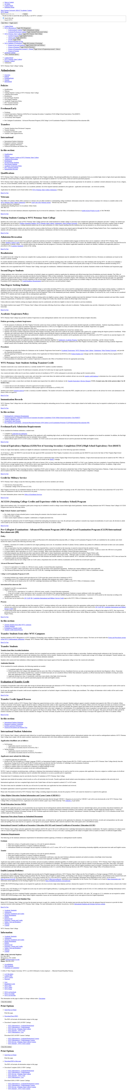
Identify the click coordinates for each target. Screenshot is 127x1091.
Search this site (9, 18)
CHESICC (68, 800)
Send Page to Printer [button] (10, 1010)
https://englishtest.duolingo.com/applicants (58, 881)
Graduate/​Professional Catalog (17, 32)
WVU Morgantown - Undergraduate (19, 1027)
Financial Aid (8, 918)
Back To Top (4, 193)
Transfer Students (9, 626)
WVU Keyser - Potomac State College (19, 1029)
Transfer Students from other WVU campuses (17, 624)
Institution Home (9, 7)
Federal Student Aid (77, 354)
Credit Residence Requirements (31, 281)
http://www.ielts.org (55, 879)
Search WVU (9, 20)
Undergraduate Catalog (15, 30)
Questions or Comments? (11, 968)
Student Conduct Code (12, 242)
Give (5, 982)
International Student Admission (13, 722)
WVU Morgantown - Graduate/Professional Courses (23, 1038)
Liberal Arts (11, 37)
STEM (10, 39)
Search (3, 14)
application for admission (19, 433)
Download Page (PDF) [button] (11, 1016)
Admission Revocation (11, 159)
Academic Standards (17, 246)
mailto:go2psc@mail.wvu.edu (90, 210)
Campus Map (8, 975)
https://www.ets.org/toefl (8, 879)
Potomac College (9, 61)
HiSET (52, 459)
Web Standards (8, 966)
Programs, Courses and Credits (13, 920)
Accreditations (8, 964)
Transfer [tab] (6, 80)
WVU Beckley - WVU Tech (16, 1030)
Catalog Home (8, 5)
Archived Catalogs (9, 52)
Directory (7, 979)
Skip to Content (9, 2)
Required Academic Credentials (13, 724)
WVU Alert (7, 985)
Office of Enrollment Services (33, 494)
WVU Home (4, 12)
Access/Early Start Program (12, 421)
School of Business (13, 47)
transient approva (19, 390)
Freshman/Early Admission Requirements (16, 416)
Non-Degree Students (10, 164)
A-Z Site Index (8, 974)
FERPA (6, 917)
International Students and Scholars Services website (89, 904)
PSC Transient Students (11, 167)
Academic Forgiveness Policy (13, 166)
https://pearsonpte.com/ (114, 879)
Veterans (6, 156)
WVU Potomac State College (13, 34)
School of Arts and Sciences (16, 45)
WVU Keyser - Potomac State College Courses (22, 1042)
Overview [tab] (7, 75)
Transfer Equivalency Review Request (79, 381)
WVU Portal (8, 989)
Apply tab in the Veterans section (41, 202)
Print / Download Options (12, 54)
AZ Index (7, 4)
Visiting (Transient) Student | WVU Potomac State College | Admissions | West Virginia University (48, 223)
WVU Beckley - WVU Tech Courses (19, 1043)
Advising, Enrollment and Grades (14, 913)
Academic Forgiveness (68, 350)
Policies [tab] (6, 76)
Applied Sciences (13, 36)
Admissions (7, 912)
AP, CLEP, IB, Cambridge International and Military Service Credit (44, 598)
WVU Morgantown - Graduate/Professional (21, 1025)
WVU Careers (8, 977)
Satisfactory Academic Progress (68, 340)
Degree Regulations (10, 915)
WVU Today (8, 987)
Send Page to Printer (10, 1055)
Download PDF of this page (12, 1061)
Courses (6, 925)
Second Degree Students (11, 162)
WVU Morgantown (10, 28)
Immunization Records (11, 169)
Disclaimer (42, 998)
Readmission (8, 161)
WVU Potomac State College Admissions (44, 190)
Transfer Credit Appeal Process (13, 629)
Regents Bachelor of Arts (15, 41)
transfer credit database (91, 376)
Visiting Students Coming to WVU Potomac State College (21, 157)
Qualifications (8, 154)
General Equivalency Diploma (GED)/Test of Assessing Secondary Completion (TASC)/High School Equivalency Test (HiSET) (42, 417)
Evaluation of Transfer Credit (13, 628)
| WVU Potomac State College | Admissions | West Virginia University (95, 350)
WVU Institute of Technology (13, 43)
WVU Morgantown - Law (16, 1032)
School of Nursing (13, 51)
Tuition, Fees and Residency (12, 922)
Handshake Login (9, 984)
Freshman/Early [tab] (9, 78)
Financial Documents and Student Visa (15, 727)
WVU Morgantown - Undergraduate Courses (21, 1040)
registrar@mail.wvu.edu (12, 959)
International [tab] (8, 81)
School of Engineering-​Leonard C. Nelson (20, 49)
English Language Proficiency (13, 726)
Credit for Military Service (12, 419)
